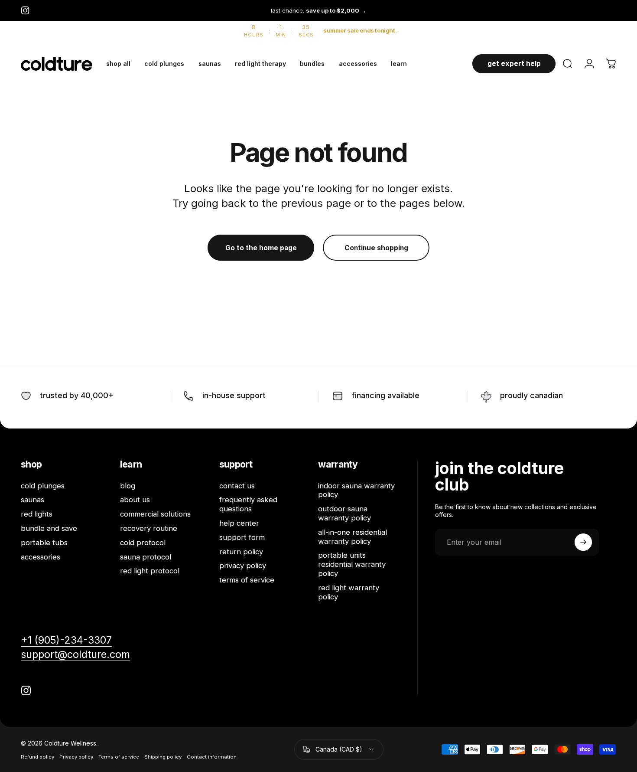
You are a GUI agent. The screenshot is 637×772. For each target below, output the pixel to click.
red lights (36, 514)
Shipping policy (163, 757)
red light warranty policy (348, 592)
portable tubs (44, 542)
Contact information (212, 757)
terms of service (246, 580)
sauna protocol (145, 557)
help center (239, 523)
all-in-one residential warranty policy (352, 537)
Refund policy (37, 757)
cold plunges (43, 485)
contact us (237, 485)
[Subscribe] (583, 542)
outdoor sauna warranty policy (344, 513)
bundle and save (49, 528)
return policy (241, 551)
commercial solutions (155, 514)
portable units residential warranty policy (352, 564)
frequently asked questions (248, 504)
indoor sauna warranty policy (356, 490)
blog (127, 485)
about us (135, 499)
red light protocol (149, 570)
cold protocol (143, 542)
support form (242, 537)
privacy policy (242, 565)
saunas (32, 499)
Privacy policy (76, 757)
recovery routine (148, 528)
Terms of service (118, 757)
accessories (40, 557)
